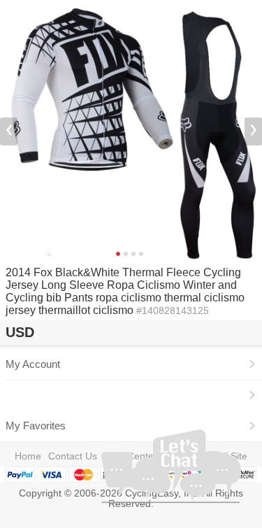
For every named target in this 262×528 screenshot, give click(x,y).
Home (28, 456)
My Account (33, 364)
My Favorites (36, 425)
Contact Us (72, 456)
